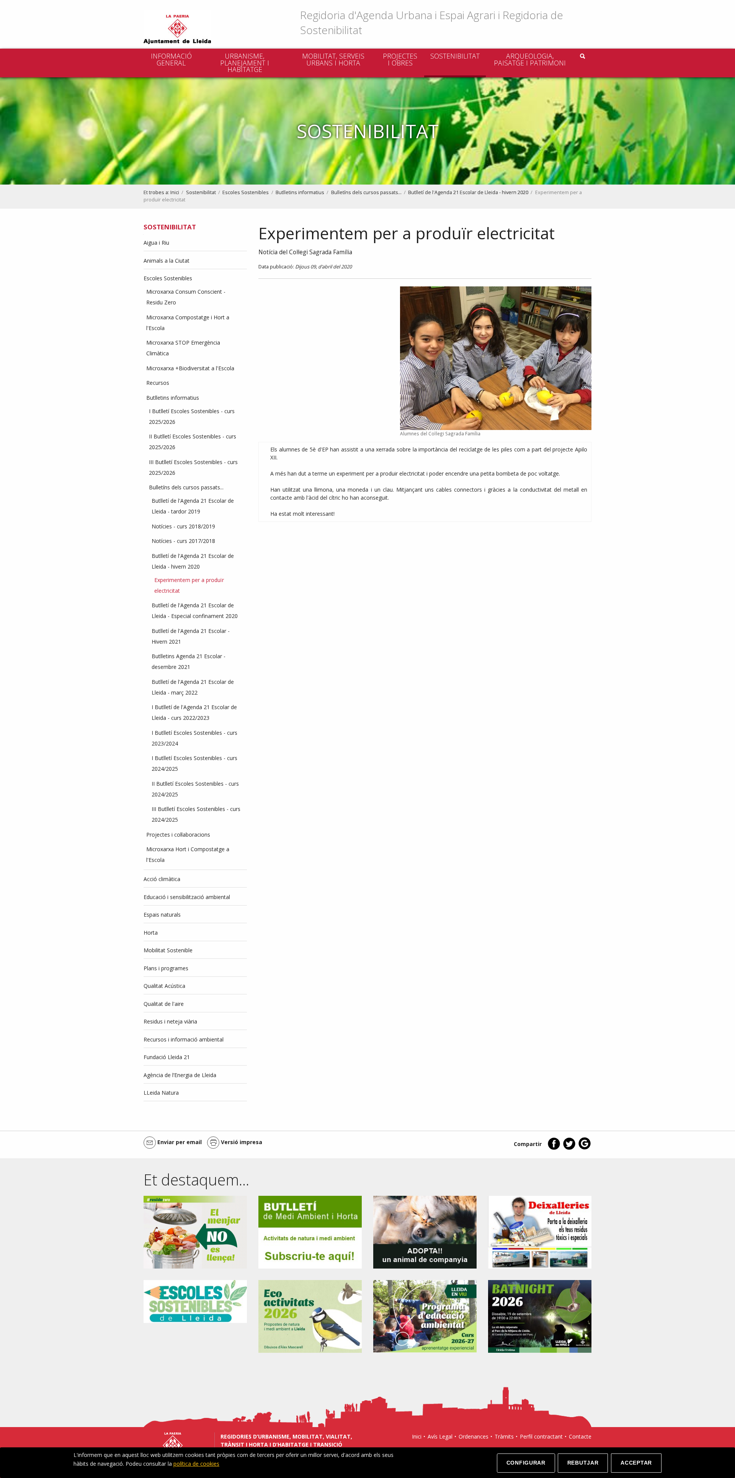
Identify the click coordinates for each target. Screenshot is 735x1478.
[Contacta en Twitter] (569, 1148)
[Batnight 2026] (539, 1315)
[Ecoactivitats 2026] (310, 1315)
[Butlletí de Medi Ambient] (310, 1231)
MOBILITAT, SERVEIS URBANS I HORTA (333, 59)
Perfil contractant (541, 1436)
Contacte (580, 1436)
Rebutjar (583, 1463)
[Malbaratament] (195, 1231)
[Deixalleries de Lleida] (539, 1231)
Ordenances (473, 1436)
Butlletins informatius (300, 192)
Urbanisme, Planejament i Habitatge (244, 62)
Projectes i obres (400, 59)
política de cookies (196, 1463)
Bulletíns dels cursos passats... (366, 192)
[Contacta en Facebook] (554, 1148)
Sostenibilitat (455, 55)
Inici (174, 192)
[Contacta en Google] (584, 1148)
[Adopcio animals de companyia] (425, 1231)
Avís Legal (440, 1436)
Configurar (526, 1463)
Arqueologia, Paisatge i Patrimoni (530, 59)
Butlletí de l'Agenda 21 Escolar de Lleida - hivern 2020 (468, 192)
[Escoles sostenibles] (195, 1301)
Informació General (171, 59)
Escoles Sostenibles (245, 192)
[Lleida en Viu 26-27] (425, 1315)
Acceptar (636, 1463)
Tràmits (504, 1436)
